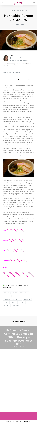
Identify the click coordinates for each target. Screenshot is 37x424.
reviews (21, 302)
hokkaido (16, 296)
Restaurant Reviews (20, 10)
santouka (16, 305)
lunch (6, 302)
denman (6, 293)
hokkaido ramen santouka (12, 299)
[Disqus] (18, 377)
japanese (27, 299)
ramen (13, 302)
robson (6, 305)
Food (11, 10)
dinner (15, 293)
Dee (11, 55)
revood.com (27, 421)
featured (7, 296)
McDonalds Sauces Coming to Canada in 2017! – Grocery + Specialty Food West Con (18, 337)
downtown (23, 293)
